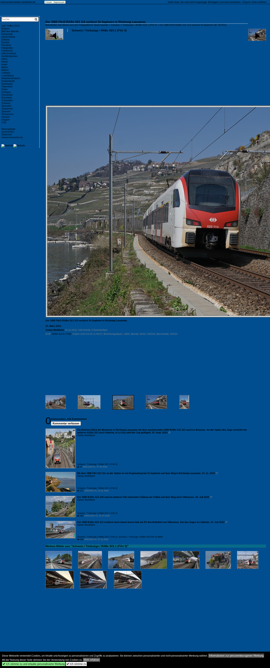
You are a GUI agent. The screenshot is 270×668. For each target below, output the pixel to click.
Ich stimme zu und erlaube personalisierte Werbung (34, 663)
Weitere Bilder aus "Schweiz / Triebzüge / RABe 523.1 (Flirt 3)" (86, 546)
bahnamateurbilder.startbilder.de (18, 2)
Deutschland (8, 37)
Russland (6, 97)
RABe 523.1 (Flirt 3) (146, 25)
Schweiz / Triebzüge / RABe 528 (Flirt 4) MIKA (141, 537)
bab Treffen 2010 (10, 25)
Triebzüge (127, 25)
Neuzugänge (8, 129)
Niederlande (8, 81)
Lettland (5, 72)
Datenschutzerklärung (12, 137)
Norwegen (7, 83)
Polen (4, 89)
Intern (4, 59)
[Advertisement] (155, 70)
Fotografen (7, 48)
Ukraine (5, 117)
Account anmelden (231, 2)
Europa (5, 42)
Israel (4, 64)
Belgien (5, 28)
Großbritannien (9, 56)
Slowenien (7, 108)
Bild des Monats (10, 31)
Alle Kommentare (77, 419)
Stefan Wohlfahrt (54, 330)
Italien (4, 67)
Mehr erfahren (91, 659)
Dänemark (7, 34)
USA (3, 122)
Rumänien (7, 95)
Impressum (59, 2)
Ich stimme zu (76, 663)
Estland (5, 39)
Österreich (6, 86)
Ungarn (5, 119)
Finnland (6, 45)
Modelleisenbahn (10, 78)
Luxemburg (7, 75)
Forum (48, 2)
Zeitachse (6, 134)
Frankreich (7, 50)
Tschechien (7, 114)
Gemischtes (7, 131)
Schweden (7, 100)
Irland (4, 61)
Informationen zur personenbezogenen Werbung (236, 655)
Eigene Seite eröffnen (254, 2)
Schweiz (115, 25)
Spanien (5, 111)
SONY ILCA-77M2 (61, 334)
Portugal (5, 92)
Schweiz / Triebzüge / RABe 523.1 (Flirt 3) (99, 30)
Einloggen (213, 2)
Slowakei (6, 106)
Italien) (5, 70)
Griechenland (8, 53)
